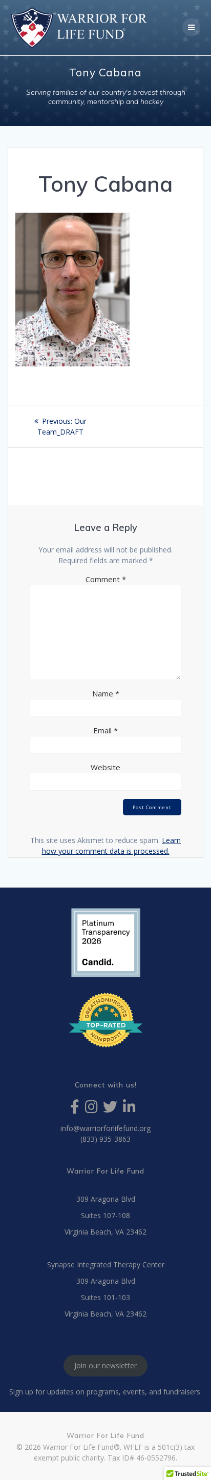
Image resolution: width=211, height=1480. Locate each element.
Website (105, 767)
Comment (106, 579)
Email (105, 730)
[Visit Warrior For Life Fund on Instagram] (91, 1109)
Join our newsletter (105, 1366)
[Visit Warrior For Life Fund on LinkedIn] (129, 1109)
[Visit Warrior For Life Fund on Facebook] (74, 1109)
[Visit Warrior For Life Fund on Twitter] (110, 1109)
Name (105, 693)
